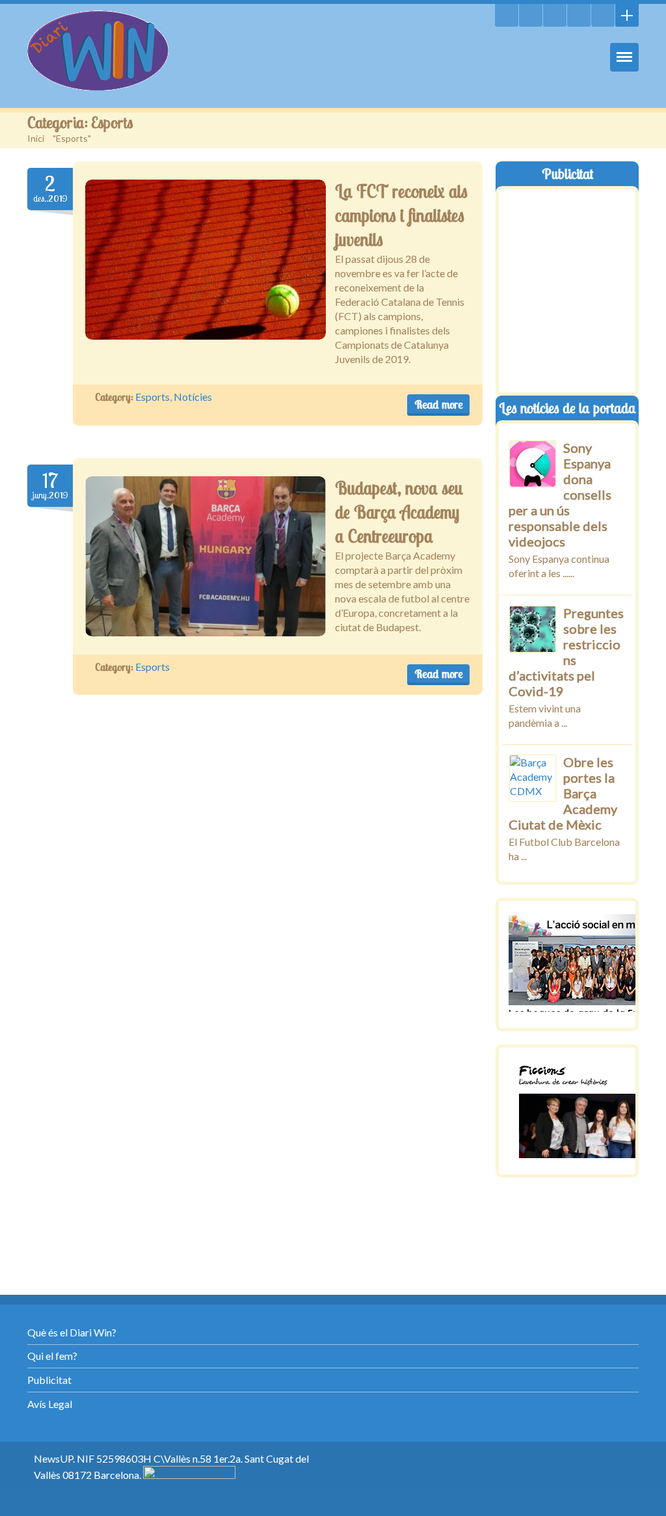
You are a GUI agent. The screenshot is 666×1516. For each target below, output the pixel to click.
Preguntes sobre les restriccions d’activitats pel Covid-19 (566, 652)
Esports (152, 396)
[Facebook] (579, 15)
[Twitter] (530, 15)
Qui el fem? (52, 1355)
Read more (438, 404)
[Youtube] (554, 15)
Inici (35, 138)
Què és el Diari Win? (71, 1332)
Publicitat (49, 1380)
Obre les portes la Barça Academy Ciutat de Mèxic (563, 793)
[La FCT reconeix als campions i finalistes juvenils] (205, 260)
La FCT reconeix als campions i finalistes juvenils (401, 215)
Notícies (193, 396)
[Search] (506, 15)
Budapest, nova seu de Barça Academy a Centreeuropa (399, 512)
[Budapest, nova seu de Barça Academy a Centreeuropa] (205, 556)
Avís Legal (49, 1404)
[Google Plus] (603, 15)
